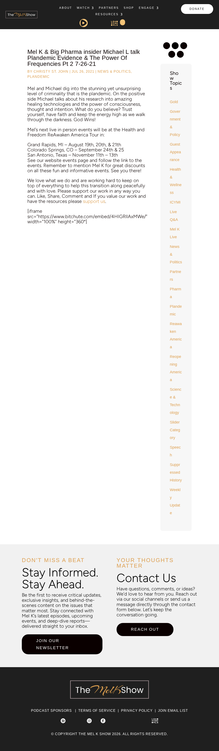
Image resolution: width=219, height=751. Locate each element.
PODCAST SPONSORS (51, 710)
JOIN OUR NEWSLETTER (52, 644)
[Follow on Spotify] (183, 45)
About (65, 7)
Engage (147, 7)
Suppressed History (176, 472)
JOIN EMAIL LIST (173, 710)
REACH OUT (145, 629)
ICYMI (175, 202)
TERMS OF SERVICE (97, 710)
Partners (109, 7)
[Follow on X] (175, 45)
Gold (174, 102)
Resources (107, 14)
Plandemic (38, 76)
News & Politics (114, 71)
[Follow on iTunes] (171, 54)
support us (94, 201)
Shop (129, 7)
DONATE (197, 9)
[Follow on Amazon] (180, 54)
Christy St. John (51, 71)
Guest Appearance (175, 152)
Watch (83, 7)
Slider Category (175, 430)
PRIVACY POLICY (137, 710)
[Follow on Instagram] (166, 45)
